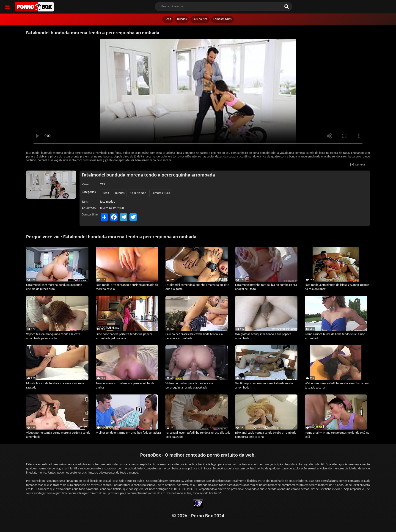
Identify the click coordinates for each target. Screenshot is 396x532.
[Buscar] (287, 6)
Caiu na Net (199, 19)
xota (235, 156)
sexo (137, 153)
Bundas (182, 19)
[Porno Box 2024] (34, 6)
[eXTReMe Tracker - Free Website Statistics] (198, 504)
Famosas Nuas (222, 19)
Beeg (168, 19)
